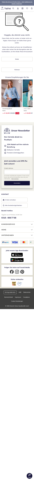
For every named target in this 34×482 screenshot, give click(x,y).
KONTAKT (5, 194)
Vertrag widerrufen (10, 292)
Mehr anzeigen (15, 178)
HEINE (3, 230)
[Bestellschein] (22, 8)
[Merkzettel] (27, 8)
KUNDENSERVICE (8, 224)
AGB (20, 292)
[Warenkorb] (31, 8)
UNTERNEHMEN (7, 235)
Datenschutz (26, 292)
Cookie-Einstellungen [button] (17, 301)
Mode (17, 59)
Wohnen (17, 70)
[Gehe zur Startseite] (8, 8)
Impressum (18, 297)
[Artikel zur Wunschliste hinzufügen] (19, 81)
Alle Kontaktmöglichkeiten (13, 205)
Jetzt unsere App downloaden (17, 250)
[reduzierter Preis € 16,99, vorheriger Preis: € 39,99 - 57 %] (11, 93)
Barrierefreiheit (8, 297)
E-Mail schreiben (9, 200)
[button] (2, 8)
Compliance (26, 297)
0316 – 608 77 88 (8, 218)
